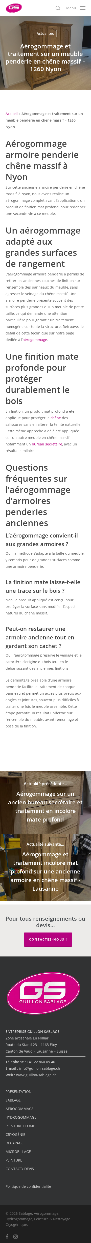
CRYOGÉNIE (15, 1134)
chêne (56, 417)
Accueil (12, 113)
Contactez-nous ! (48, 939)
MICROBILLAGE (18, 1151)
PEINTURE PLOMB (20, 1125)
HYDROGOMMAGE (21, 1117)
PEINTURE (14, 1160)
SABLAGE (13, 1100)
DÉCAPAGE (15, 1143)
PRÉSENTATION (19, 1091)
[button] (75, 8)
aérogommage (35, 339)
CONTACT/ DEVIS (20, 1168)
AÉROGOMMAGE (20, 1108)
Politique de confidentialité (28, 1186)
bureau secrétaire (47, 444)
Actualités (45, 33)
